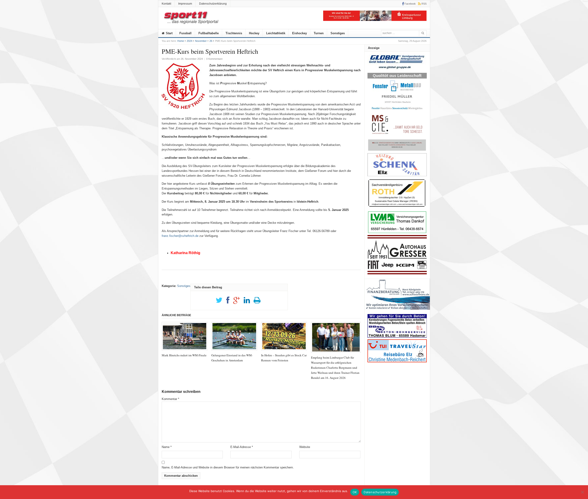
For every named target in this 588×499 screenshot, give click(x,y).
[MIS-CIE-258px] (397, 150)
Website (304, 447)
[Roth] (397, 208)
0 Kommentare (214, 58)
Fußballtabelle (208, 33)
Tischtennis (234, 33)
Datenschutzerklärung (213, 3)
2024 (189, 41)
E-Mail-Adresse (241, 447)
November (201, 41)
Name (167, 447)
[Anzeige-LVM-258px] (397, 232)
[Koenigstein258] (397, 311)
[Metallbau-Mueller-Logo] (397, 111)
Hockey (254, 33)
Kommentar (170, 399)
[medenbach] (397, 361)
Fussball (185, 33)
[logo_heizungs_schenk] (397, 175)
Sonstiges (338, 33)
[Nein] (582, 492)
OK (355, 492)
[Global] (397, 70)
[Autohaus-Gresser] (397, 273)
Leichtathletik (275, 33)
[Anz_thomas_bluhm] (397, 336)
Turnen (319, 33)
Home (180, 41)
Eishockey (299, 33)
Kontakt (166, 3)
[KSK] (375, 20)
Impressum (185, 3)
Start (168, 33)
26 (210, 41)
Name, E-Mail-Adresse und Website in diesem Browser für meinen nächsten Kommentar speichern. (228, 467)
